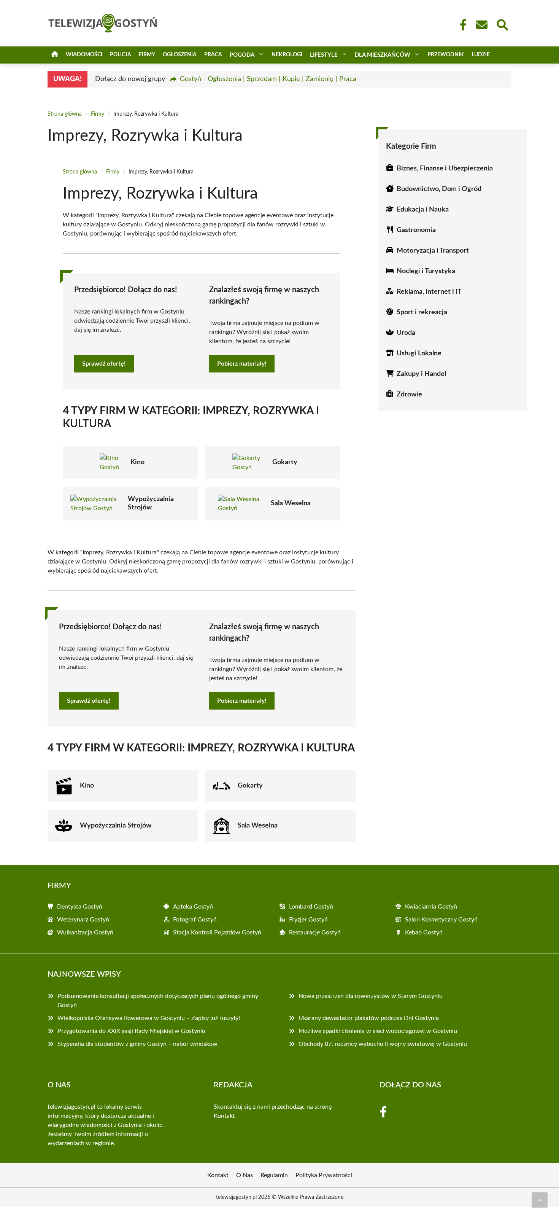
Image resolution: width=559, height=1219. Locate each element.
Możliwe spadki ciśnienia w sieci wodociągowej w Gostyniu (378, 1031)
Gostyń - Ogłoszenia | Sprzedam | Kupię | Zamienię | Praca (268, 79)
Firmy (147, 54)
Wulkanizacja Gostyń (85, 932)
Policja (120, 54)
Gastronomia (416, 230)
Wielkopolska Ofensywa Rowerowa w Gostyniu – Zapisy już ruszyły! (148, 1018)
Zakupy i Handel (421, 374)
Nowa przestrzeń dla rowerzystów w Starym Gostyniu (371, 996)
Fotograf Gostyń (195, 920)
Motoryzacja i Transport (433, 250)
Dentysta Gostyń (79, 907)
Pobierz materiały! (242, 364)
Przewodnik (445, 54)
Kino (137, 462)
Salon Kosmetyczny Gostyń (441, 920)
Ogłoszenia (180, 54)
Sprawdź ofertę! (104, 364)
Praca (213, 54)
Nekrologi (287, 54)
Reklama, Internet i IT (429, 291)
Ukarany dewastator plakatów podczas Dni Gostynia (369, 1018)
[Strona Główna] (55, 55)
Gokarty (284, 462)
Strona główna (65, 114)
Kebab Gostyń (424, 932)
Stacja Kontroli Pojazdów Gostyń (217, 932)
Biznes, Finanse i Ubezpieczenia (445, 168)
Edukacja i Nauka (423, 209)
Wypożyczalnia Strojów (115, 825)
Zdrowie (409, 394)
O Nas (244, 1175)
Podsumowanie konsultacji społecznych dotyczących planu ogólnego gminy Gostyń (157, 1000)
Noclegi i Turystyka (426, 271)
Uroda (406, 332)
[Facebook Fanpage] (460, 24)
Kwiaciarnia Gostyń (431, 907)
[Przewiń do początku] (540, 1200)
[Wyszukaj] (501, 23)
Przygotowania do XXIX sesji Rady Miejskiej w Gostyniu (131, 1031)
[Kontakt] (481, 24)
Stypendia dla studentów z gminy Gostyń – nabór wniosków (137, 1044)
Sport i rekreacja (422, 312)
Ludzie (481, 54)
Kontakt (224, 1116)
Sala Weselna (291, 503)
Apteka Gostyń (193, 907)
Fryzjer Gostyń (308, 920)
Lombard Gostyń (311, 907)
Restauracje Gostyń (315, 932)
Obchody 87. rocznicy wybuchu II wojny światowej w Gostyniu (383, 1044)
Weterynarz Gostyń (83, 920)
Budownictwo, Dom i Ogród (439, 189)
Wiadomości (84, 54)
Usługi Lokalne (419, 353)
